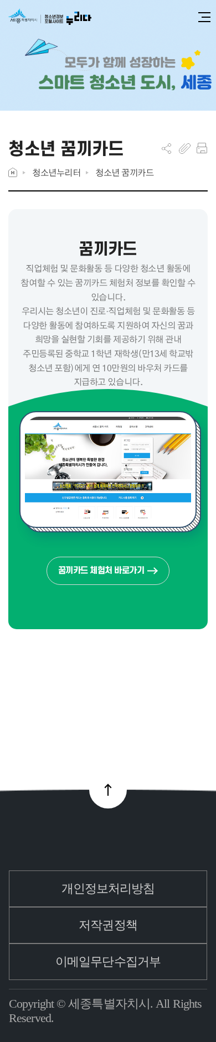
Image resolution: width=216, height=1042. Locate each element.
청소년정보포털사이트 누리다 (49, 17)
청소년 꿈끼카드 (124, 172)
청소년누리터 (56, 172)
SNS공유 (166, 148)
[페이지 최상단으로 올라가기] (108, 789)
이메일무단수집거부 (108, 961)
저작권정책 (108, 925)
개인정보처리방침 (108, 888)
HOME (12, 172)
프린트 (202, 148)
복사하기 (185, 148)
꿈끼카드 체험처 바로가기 (101, 570)
